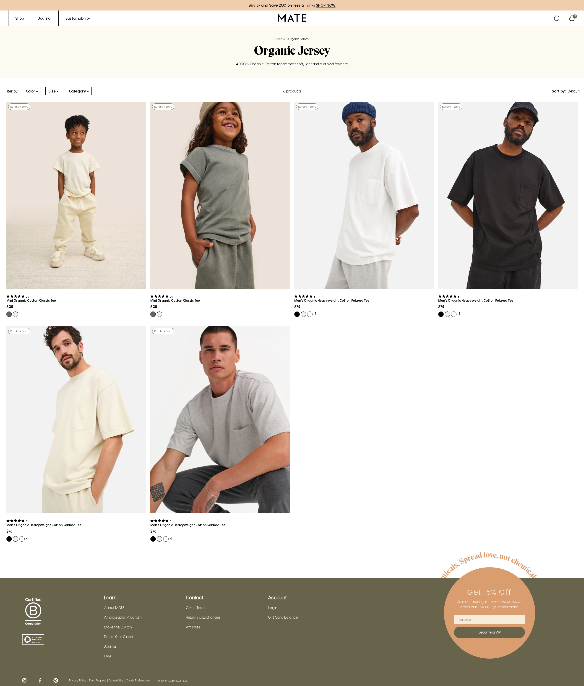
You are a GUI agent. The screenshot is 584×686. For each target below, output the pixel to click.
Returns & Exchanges (203, 617)
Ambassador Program (122, 617)
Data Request (97, 680)
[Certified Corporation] (33, 612)
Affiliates (193, 627)
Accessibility (116, 680)
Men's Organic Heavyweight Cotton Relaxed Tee (331, 300)
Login (272, 608)
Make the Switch (118, 627)
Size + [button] (53, 91)
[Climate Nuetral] (33, 640)
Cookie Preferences (138, 680)
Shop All (280, 38)
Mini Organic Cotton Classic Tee (31, 300)
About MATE (114, 608)
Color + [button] (32, 91)
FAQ (107, 656)
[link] (19, 18)
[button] (557, 18)
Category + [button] (79, 91)
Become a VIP (490, 632)
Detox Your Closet (118, 637)
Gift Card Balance (283, 617)
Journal (110, 646)
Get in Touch (196, 608)
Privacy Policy (77, 680)
